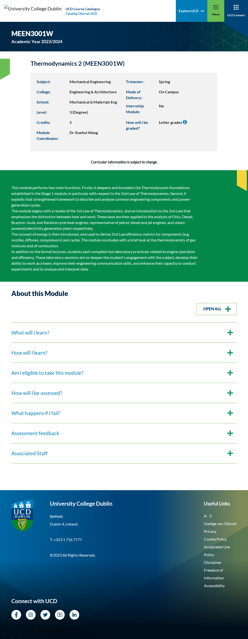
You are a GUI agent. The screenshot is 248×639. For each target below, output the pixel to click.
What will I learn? (30, 332)
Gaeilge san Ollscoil (220, 523)
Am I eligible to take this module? (47, 373)
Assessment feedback (35, 433)
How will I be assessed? (36, 393)
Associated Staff (29, 453)
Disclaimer (213, 562)
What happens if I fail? (35, 413)
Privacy (210, 531)
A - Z (208, 515)
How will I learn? (29, 353)
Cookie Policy (215, 539)
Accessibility (214, 585)
